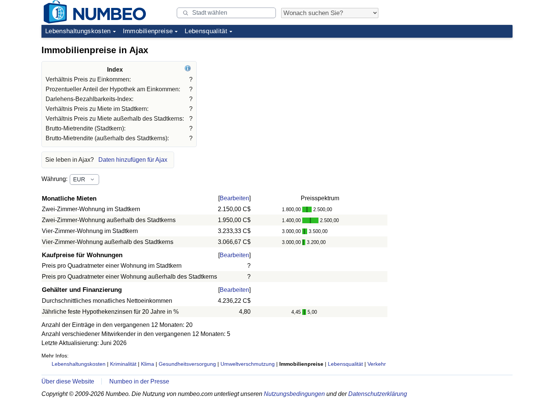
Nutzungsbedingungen (294, 394)
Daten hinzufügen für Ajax (132, 159)
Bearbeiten (234, 198)
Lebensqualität (206, 31)
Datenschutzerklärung (377, 394)
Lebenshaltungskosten (78, 31)
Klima (147, 364)
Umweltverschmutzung (247, 364)
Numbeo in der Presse (139, 381)
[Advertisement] (456, 88)
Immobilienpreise (148, 31)
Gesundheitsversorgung (187, 364)
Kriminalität (123, 364)
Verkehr (376, 364)
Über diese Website (67, 381)
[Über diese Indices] (189, 69)
